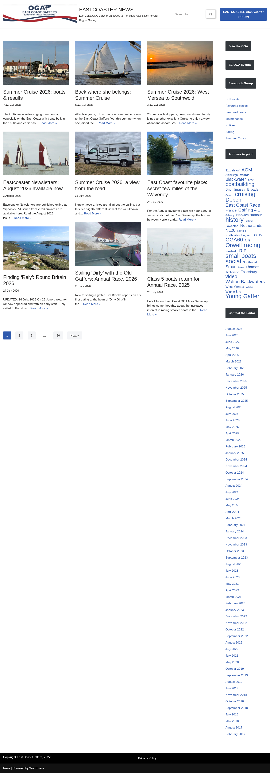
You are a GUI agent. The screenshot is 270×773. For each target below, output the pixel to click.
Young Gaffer (242, 296)
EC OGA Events (240, 64)
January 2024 (234, 531)
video (231, 276)
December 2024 (236, 459)
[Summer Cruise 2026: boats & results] (36, 63)
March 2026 (233, 361)
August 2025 (233, 407)
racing (252, 245)
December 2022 (236, 616)
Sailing (229, 131)
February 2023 (235, 603)
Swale (241, 267)
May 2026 (232, 348)
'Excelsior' (232, 170)
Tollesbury (249, 272)
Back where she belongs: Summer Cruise (103, 95)
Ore (247, 240)
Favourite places (236, 105)
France (230, 210)
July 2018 (231, 714)
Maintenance (234, 118)
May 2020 (232, 662)
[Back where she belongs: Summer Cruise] (108, 63)
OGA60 (234, 239)
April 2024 (232, 511)
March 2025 (233, 440)
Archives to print (241, 154)
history (234, 220)
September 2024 (236, 479)
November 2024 (236, 466)
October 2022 (234, 629)
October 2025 (234, 394)
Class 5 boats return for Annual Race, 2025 (173, 282)
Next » (74, 335)
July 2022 (231, 649)
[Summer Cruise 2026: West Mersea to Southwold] (180, 63)
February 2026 (235, 368)
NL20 (230, 230)
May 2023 (232, 583)
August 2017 (233, 727)
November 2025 (236, 387)
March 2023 (233, 596)
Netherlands (251, 225)
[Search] (211, 14)
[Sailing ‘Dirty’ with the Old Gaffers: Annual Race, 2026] (108, 244)
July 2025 (231, 413)
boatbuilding (239, 184)
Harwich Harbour (249, 215)
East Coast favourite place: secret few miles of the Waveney (177, 188)
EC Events (232, 99)
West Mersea (234, 286)
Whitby (249, 287)
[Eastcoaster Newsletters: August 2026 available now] (36, 153)
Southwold (250, 262)
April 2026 (232, 355)
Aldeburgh (231, 174)
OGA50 (258, 235)
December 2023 (236, 538)
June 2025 (232, 420)
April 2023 (232, 590)
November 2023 (236, 544)
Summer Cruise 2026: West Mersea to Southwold (178, 95)
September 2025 (236, 400)
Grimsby (229, 215)
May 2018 (232, 721)
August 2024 (233, 485)
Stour (230, 267)
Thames (252, 267)
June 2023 (232, 577)
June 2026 (232, 341)
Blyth (251, 179)
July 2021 (231, 655)
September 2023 (236, 557)
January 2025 (234, 453)
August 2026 (233, 328)
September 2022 (236, 636)
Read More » (48, 123)
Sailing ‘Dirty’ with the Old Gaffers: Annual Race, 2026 (106, 276)
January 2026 (234, 374)
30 (58, 335)
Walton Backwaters (245, 281)
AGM (247, 170)
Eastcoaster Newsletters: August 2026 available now (33, 185)
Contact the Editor (242, 313)
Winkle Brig (233, 291)
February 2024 (235, 525)
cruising (245, 194)
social (233, 261)
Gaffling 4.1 (249, 210)
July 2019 (231, 688)
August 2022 (233, 642)
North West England (238, 235)
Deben (233, 200)
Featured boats (235, 112)
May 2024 (232, 505)
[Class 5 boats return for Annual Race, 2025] (180, 250)
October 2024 (234, 472)
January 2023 (234, 609)
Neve (6, 768)
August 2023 (233, 564)
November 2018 (236, 694)
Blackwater (235, 179)
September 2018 (236, 708)
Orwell (233, 245)
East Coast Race (242, 205)
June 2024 (232, 498)
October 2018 (234, 701)
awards (244, 174)
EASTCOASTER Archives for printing (243, 14)
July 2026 (231, 335)
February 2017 (235, 734)
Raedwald (231, 251)
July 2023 (231, 570)
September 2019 (236, 675)
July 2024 (231, 492)
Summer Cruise (235, 138)
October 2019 (234, 668)
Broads (252, 189)
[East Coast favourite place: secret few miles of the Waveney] (180, 153)
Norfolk (241, 230)
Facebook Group (241, 83)
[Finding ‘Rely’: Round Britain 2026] (36, 248)
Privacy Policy (147, 758)
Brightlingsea (235, 189)
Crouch (229, 195)
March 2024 (233, 518)
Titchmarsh (232, 272)
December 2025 (236, 381)
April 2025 (232, 433)
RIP (243, 250)
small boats (240, 255)
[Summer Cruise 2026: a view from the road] (108, 153)
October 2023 (234, 551)
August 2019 (233, 681)
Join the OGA (238, 46)
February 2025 (235, 446)
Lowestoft (231, 226)
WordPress (36, 768)
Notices (230, 125)
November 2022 (236, 623)
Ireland (249, 221)
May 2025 (232, 426)
